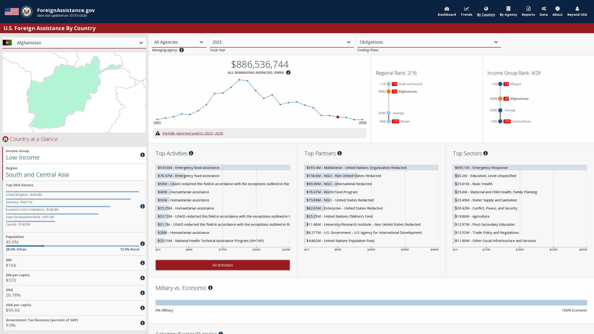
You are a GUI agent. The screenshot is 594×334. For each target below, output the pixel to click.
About (557, 14)
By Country (486, 14)
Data (544, 14)
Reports (528, 14)
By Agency (508, 14)
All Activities (223, 265)
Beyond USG (577, 14)
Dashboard (447, 14)
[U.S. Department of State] (18, 12)
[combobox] (154, 42)
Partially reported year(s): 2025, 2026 (192, 133)
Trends (466, 14)
